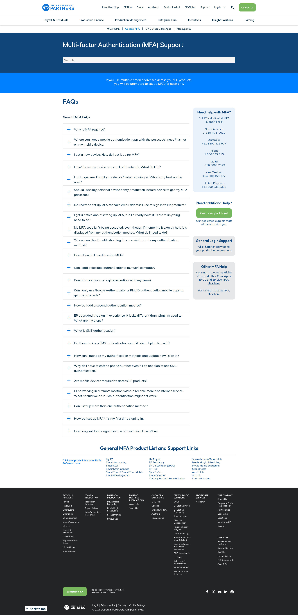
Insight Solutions (222, 20)
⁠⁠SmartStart (112, 465)
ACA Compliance (182, 553)
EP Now (128, 7)
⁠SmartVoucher (157, 475)
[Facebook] (207, 592)
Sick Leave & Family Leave (180, 562)
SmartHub (134, 508)
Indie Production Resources (92, 513)
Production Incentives (90, 502)
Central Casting (181, 533)
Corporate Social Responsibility (225, 504)
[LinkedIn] (226, 592)
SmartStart (68, 510)
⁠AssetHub (198, 472)
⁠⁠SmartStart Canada (117, 468)
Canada (155, 506)
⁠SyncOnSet (155, 472)
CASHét (222, 552)
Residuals (67, 506)
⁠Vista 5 (196, 475)
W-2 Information (181, 567)
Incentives (194, 20)
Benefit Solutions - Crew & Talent (182, 538)
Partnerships (224, 510)
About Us (222, 499)
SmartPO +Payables (118, 475)
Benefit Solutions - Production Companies (182, 546)
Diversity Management (180, 521)
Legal (95, 605)
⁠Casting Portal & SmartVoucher (167, 478)
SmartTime (68, 514)
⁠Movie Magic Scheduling (206, 462)
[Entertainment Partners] (58, 7)
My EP (109, 459)
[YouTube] (220, 592)
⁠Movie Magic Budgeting (206, 465)
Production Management (130, 20)
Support (205, 7)
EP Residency (69, 547)
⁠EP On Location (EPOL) (162, 465)
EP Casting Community (179, 511)
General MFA (132, 28)
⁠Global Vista (199, 468)
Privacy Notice (108, 605)
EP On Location (70, 518)
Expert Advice (91, 508)
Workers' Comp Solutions (181, 572)
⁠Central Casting (201, 478)
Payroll (66, 501)
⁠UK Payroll (155, 459)
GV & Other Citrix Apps (158, 28)
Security (222, 526)
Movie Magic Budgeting (113, 502)
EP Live (66, 526)
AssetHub (134, 504)
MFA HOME (113, 28)
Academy (153, 7)
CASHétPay (68, 536)
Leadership (223, 514)
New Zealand (157, 518)
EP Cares (178, 557)
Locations (222, 518)
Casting (249, 20)
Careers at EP (224, 522)
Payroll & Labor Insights (181, 528)
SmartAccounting (71, 522)
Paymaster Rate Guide (70, 541)
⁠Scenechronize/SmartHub (207, 459)
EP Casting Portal (182, 506)
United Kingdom (159, 510)
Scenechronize (114, 515)
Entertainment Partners (225, 542)
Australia (155, 514)
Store (140, 7)
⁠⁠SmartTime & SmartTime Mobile (124, 472)
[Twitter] (213, 592)
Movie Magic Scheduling (113, 509)
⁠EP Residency (157, 462)
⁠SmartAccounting (116, 462)
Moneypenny (184, 28)
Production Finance (92, 20)
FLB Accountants (226, 560)
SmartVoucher (180, 516)
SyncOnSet (112, 519)
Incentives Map (110, 7)
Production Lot (172, 7)
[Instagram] (232, 592)
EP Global (190, 7)
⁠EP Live (153, 468)
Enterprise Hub (167, 20)
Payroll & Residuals (56, 20)
